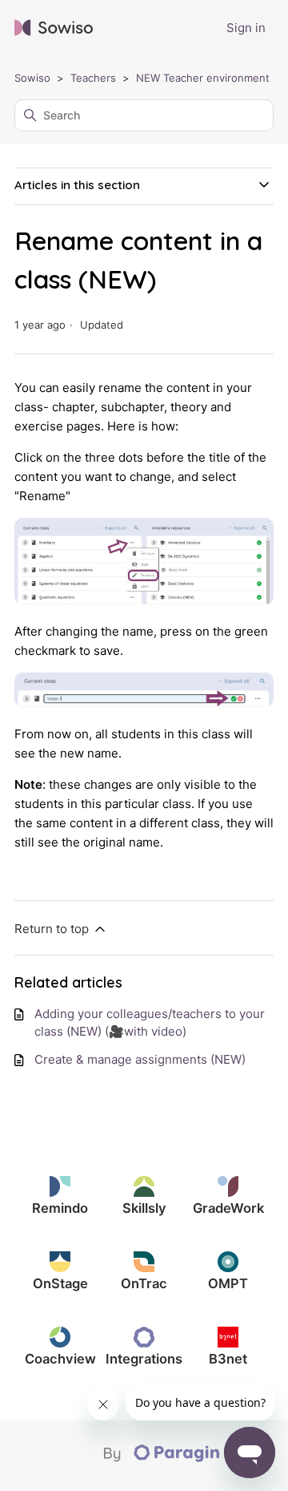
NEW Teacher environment (203, 77)
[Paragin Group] (189, 1458)
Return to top (53, 928)
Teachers (93, 77)
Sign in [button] (246, 27)
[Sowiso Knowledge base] (53, 28)
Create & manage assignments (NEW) (140, 1059)
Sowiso (32, 77)
